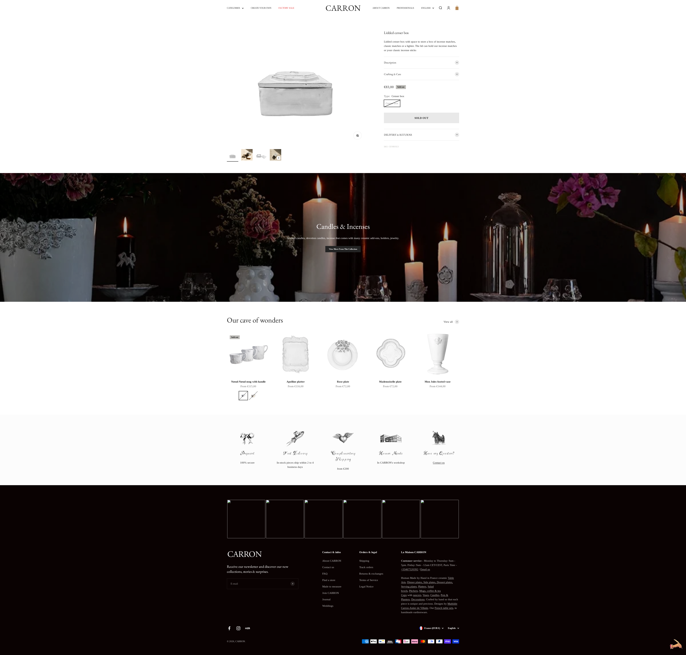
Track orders (366, 567)
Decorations (418, 599)
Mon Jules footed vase (438, 381)
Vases (426, 595)
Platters (422, 586)
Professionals (405, 8)
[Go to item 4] (275, 155)
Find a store (328, 580)
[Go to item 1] (232, 156)
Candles (434, 595)
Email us (425, 569)
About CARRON (381, 8)
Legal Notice (366, 586)
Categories (233, 8)
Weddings (327, 605)
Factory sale (286, 8)
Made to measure (331, 586)
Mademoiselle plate (390, 381)
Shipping (364, 560)
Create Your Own (261, 8)
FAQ (324, 573)
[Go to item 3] (261, 156)
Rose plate (343, 381)
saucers (417, 595)
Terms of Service (368, 580)
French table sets (444, 608)
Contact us (439, 462)
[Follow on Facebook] (229, 628)
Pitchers (413, 590)
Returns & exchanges (371, 573)
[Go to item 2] (247, 155)
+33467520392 (409, 569)
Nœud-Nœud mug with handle (248, 381)
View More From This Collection (343, 249)
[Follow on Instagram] (238, 628)
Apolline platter (296, 381)
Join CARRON (330, 593)
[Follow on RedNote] (247, 628)
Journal (326, 599)
